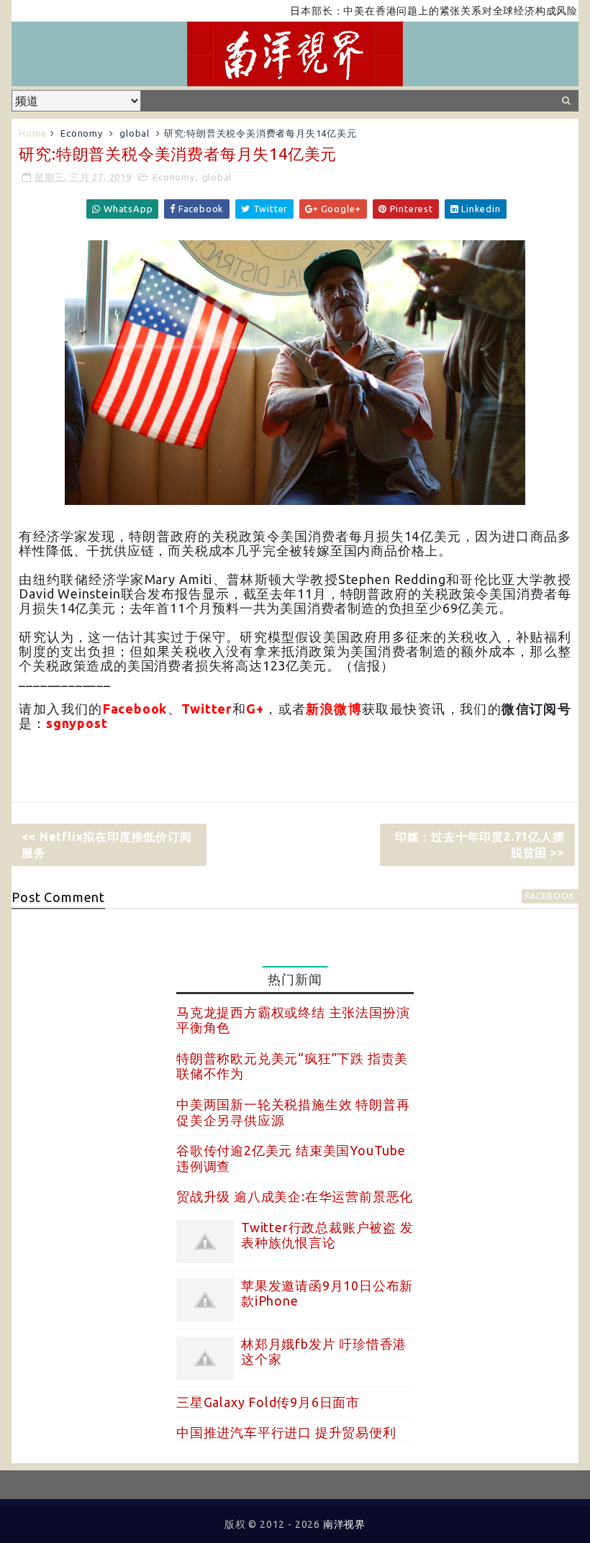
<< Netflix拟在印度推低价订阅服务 (106, 844)
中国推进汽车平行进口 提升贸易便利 (286, 1432)
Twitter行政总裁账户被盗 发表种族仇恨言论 (327, 1235)
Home (32, 133)
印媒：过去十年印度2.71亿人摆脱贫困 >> (480, 844)
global (134, 133)
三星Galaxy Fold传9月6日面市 (268, 1402)
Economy (81, 133)
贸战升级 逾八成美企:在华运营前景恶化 (294, 1196)
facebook (549, 896)
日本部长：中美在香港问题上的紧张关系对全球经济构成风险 (412, 11)
